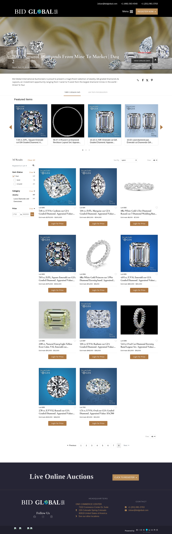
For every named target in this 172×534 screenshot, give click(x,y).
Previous (72, 445)
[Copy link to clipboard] (138, 80)
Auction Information (98, 92)
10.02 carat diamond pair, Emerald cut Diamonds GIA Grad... (139, 141)
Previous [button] (10, 127)
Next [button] (161, 127)
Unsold (26, 184)
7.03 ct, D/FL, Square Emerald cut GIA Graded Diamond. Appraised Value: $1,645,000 (57, 280)
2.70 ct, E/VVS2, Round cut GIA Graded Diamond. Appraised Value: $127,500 (56, 413)
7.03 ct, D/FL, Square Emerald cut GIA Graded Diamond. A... (29, 141)
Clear (31, 172)
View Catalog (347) (142, 61)
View (149, 160)
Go (32, 214)
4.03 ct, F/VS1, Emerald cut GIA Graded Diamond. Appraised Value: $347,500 (138, 280)
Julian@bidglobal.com (138, 510)
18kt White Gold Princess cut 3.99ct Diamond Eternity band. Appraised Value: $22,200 (96, 280)
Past (25, 176)
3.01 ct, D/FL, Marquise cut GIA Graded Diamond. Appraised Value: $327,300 (97, 213)
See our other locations (89, 516)
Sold (26, 180)
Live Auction (22, 51)
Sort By (116, 160)
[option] (30, 124)
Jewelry (15, 195)
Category (16, 191)
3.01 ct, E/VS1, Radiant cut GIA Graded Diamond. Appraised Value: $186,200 (97, 346)
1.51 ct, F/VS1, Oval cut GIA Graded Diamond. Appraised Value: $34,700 (97, 412)
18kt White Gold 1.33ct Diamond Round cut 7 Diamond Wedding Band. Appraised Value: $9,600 (139, 213)
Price (14, 208)
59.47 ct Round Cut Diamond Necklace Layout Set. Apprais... (67, 141)
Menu (125, 11)
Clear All (31, 160)
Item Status (17, 172)
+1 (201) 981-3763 (136, 507)
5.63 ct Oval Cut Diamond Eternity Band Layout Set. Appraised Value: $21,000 (137, 346)
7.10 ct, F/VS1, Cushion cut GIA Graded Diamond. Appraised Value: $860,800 (56, 213)
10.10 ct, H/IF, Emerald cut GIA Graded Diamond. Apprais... (103, 141)
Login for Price (57, 223)
